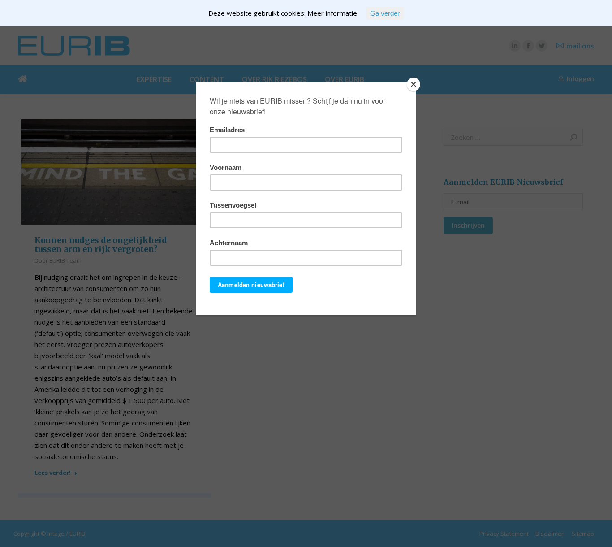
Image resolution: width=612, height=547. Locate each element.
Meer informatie (332, 13)
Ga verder (385, 13)
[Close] (413, 84)
